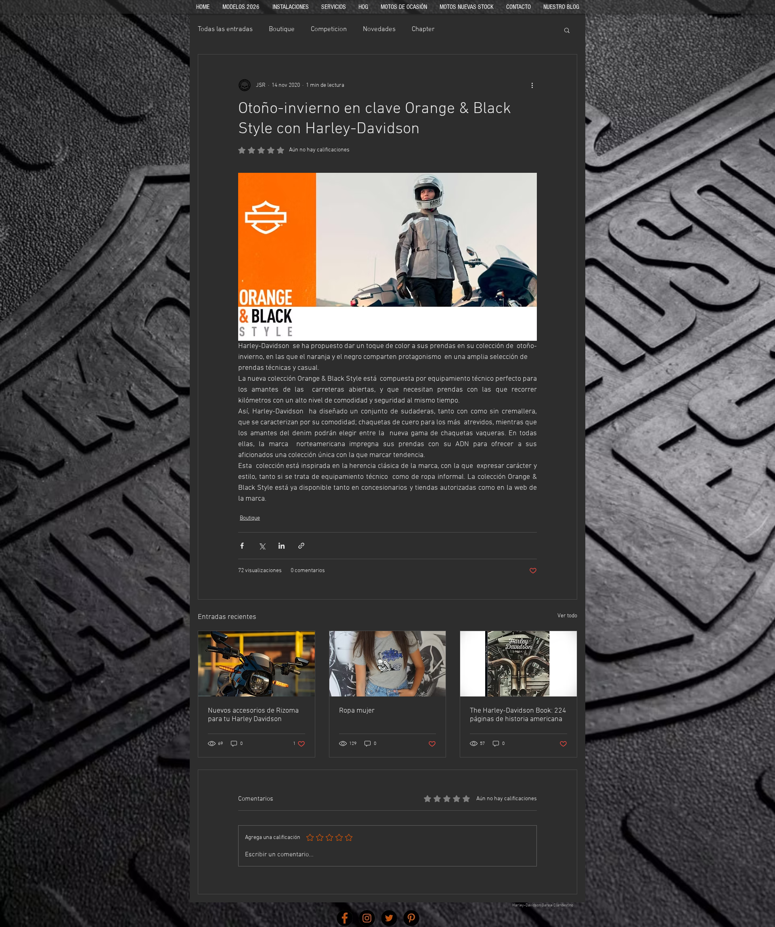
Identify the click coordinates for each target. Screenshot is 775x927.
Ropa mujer (357, 711)
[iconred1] (345, 918)
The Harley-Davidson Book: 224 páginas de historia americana (518, 715)
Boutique (282, 29)
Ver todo (567, 615)
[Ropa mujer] (387, 663)
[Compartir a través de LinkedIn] (281, 545)
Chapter (423, 29)
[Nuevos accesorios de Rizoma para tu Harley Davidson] (256, 663)
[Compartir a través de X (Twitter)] (262, 545)
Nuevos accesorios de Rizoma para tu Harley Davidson (253, 715)
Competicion (329, 29)
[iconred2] (367, 918)
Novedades (379, 29)
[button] (567, 30)
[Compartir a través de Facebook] (242, 545)
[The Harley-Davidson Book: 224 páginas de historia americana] (518, 663)
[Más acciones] (532, 85)
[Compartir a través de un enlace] (301, 545)
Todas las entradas (225, 29)
